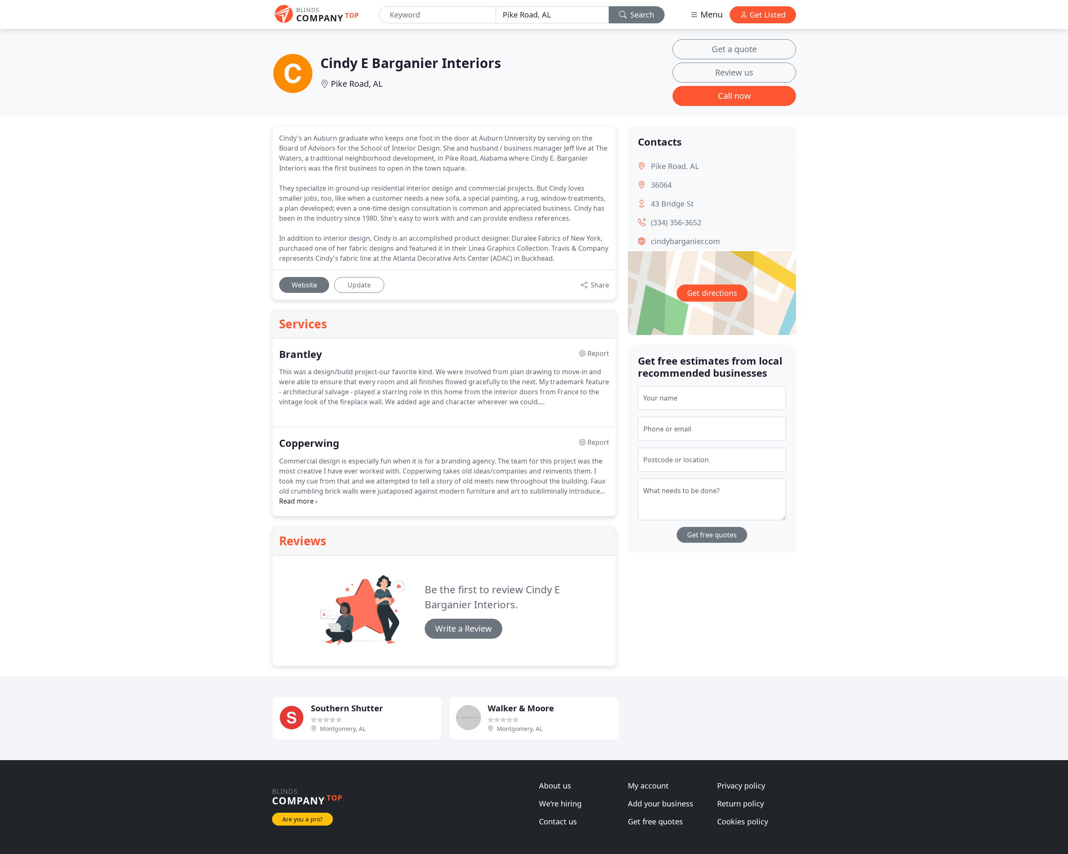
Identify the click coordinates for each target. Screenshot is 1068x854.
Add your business (660, 804)
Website (304, 285)
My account (648, 786)
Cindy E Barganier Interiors (410, 63)
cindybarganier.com (685, 241)
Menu (710, 14)
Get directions (712, 293)
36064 (661, 185)
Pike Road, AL (357, 83)
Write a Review (463, 628)
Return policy (740, 804)
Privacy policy (741, 786)
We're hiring (560, 804)
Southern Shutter (347, 708)
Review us (734, 72)
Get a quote (734, 49)
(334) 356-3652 (676, 222)
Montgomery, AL (342, 729)
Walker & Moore (521, 708)
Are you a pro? (302, 819)
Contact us (558, 821)
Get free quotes (712, 534)
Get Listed (767, 15)
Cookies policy (742, 821)
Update (359, 285)
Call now (734, 95)
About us (555, 786)
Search (641, 15)
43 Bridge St (672, 204)
